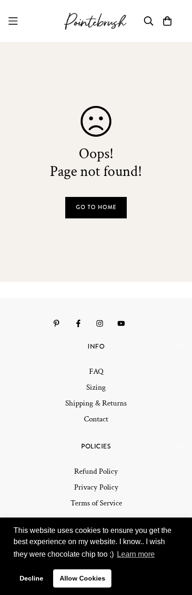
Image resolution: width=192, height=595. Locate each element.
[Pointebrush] (96, 21)
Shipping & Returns (96, 403)
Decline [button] (31, 578)
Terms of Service (96, 503)
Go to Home (96, 207)
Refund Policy (96, 471)
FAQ (96, 371)
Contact (96, 419)
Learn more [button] (136, 554)
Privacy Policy (96, 487)
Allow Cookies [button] (82, 578)
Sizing (96, 387)
